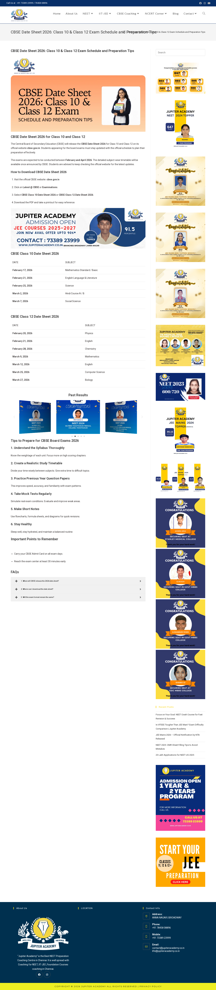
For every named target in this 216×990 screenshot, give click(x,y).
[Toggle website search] (204, 13)
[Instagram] (47, 974)
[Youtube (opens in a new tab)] (208, 3)
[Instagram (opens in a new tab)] (205, 3)
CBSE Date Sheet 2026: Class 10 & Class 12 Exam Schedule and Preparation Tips (166, 32)
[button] (72, 436)
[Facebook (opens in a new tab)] (200, 3)
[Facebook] (39, 974)
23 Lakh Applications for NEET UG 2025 (175, 755)
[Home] (123, 32)
